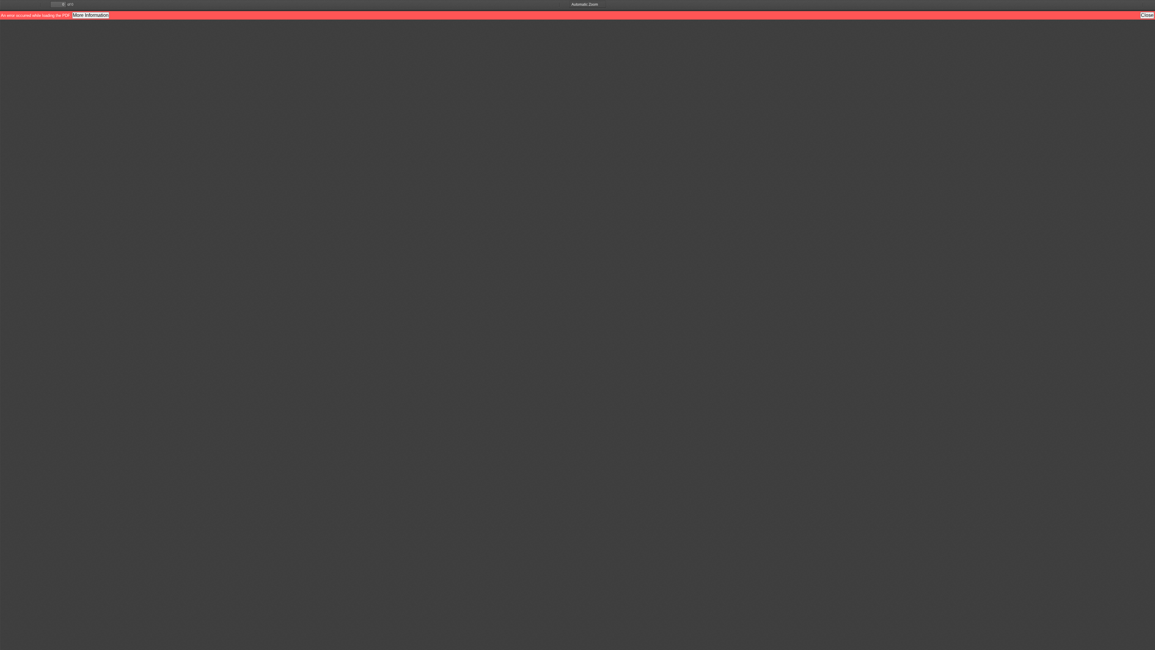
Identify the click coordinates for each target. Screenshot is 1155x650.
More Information (91, 15)
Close (1147, 15)
